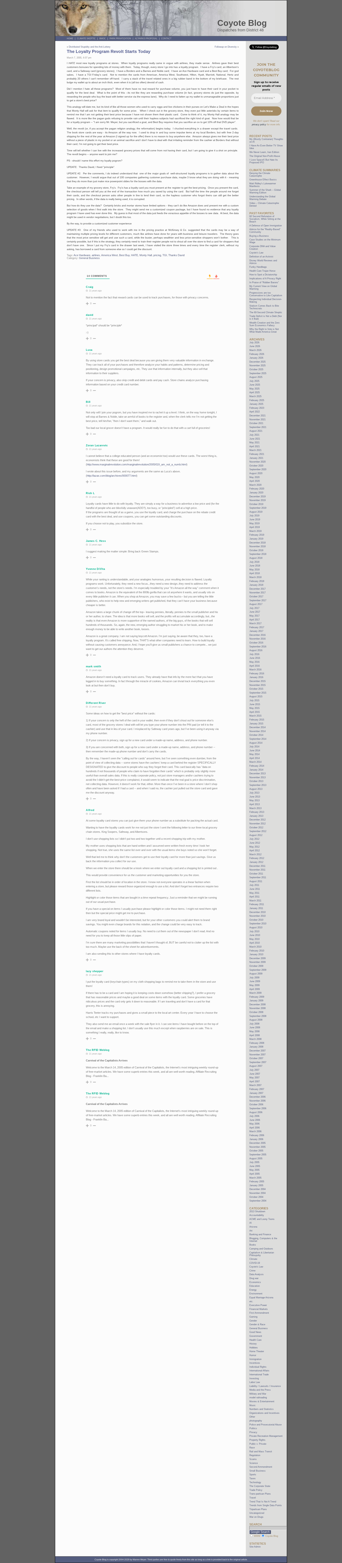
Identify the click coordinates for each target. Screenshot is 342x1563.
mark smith (93, 666)
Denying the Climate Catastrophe (259, 174)
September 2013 (257, 785)
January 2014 (256, 769)
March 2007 (255, 1085)
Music (252, 1405)
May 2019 (254, 523)
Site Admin (255, 1546)
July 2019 (254, 515)
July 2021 (254, 434)
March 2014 (255, 762)
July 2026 (254, 342)
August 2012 (255, 835)
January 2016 (256, 677)
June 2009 (254, 981)
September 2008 (257, 1016)
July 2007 (254, 1070)
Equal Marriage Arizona (261, 1297)
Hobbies (253, 1347)
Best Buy (124, 255)
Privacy (253, 1432)
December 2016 (257, 635)
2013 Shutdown (257, 1211)
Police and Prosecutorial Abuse (265, 1424)
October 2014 (256, 735)
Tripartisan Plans (258, 1509)
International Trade (259, 1374)
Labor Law (254, 1382)
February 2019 (256, 534)
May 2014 (254, 754)
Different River (96, 702)
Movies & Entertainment (261, 1401)
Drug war (253, 1278)
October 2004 (256, 1197)
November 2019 (257, 500)
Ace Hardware (82, 255)
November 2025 (257, 365)
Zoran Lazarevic (97, 445)
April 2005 (254, 1173)
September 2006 (257, 1108)
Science (253, 1463)
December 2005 (257, 1143)
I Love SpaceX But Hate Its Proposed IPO (263, 161)
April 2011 (254, 896)
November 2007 (257, 1054)
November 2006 (257, 1100)
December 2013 (257, 773)
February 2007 (256, 1089)
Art (250, 1230)
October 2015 (256, 688)
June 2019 (254, 519)
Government (255, 1336)
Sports (252, 1474)
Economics (255, 1282)
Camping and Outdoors (261, 1248)
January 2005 (256, 1185)
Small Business (257, 1470)
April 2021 (254, 446)
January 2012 (256, 862)
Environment (255, 1293)
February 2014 (256, 765)
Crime (252, 1270)
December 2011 (257, 866)
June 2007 (254, 1073)
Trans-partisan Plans (260, 1493)
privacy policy (259, 124)
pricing (157, 255)
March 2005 (255, 1177)
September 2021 (257, 427)
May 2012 (254, 846)
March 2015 (255, 715)
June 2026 (254, 346)
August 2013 (255, 789)
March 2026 (255, 350)
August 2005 (255, 1158)
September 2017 (257, 600)
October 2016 (256, 642)
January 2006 (256, 1139)
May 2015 (254, 708)
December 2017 (257, 588)
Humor (252, 1355)
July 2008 (254, 1023)
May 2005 (254, 1170)
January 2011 (256, 908)
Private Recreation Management (266, 1436)
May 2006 (254, 1123)
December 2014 (257, 727)
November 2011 (257, 869)
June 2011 (254, 889)
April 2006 (254, 1127)
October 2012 (256, 827)
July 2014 (254, 746)
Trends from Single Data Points (265, 1505)
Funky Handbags (258, 267)
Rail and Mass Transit (260, 1451)
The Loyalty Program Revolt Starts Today (108, 51)
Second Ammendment (260, 1467)
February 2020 (256, 488)
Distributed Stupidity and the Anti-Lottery (89, 46)
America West (109, 255)
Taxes (252, 1478)
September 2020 (257, 469)
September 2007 (257, 1062)
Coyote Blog (242, 23)
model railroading (258, 1397)
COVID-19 (254, 1263)
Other (252, 1416)
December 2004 (257, 1189)
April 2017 (254, 619)
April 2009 (254, 989)
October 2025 (256, 369)
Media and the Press (260, 1390)
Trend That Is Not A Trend (262, 1501)
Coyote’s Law (256, 252)
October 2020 (256, 465)
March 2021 (255, 450)
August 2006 (255, 1112)
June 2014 (254, 750)
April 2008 (254, 1035)
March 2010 (255, 946)
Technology (255, 1482)
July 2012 (254, 839)
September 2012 (257, 831)
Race (252, 1447)
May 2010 (254, 939)
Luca (89, 349)
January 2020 (256, 492)
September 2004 (257, 1200)
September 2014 (257, 739)
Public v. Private (257, 1444)
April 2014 (254, 758)
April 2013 (254, 804)
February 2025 (256, 400)
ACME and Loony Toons (261, 1219)
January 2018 (256, 585)
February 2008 (256, 1043)
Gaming (253, 1316)
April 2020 (254, 481)
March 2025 (255, 396)
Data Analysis (256, 1274)
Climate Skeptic (86, 38)
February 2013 (256, 812)
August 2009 (255, 973)
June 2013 (254, 796)
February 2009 (256, 996)
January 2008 (256, 1046)
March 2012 (255, 854)
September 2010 (257, 923)
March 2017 (255, 623)
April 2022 (254, 411)
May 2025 (254, 388)
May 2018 (254, 569)
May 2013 (254, 800)
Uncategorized (256, 1513)
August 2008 (255, 1019)
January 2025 (256, 404)
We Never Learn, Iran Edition (264, 152)
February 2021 (256, 454)
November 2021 (257, 419)
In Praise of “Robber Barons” (264, 282)
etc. (251, 1301)
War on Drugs (256, 1517)
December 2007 (257, 1050)
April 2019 (254, 527)
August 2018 (255, 558)
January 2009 (256, 1000)
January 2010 (256, 954)
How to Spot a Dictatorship (263, 274)
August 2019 (255, 511)
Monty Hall (145, 255)
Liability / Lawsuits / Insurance (265, 1386)
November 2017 (257, 592)
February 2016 (256, 673)
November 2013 (257, 777)
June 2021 (254, 438)
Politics (253, 1428)
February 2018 (256, 581)
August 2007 (255, 1066)
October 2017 (256, 596)
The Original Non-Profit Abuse (264, 156)
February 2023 (256, 408)
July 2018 (254, 562)
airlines (96, 255)
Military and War (257, 1393)
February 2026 (256, 354)
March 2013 (255, 808)
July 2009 (254, 977)
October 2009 (256, 966)
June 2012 (254, 842)
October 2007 (256, 1058)
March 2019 (255, 531)
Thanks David (176, 255)
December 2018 (257, 542)
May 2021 (254, 442)
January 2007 (256, 1093)
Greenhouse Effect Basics (263, 179)
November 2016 (257, 638)
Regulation (254, 1455)
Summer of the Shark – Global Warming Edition (265, 191)
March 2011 (255, 900)
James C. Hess (96, 540)
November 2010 (257, 916)
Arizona (253, 1226)
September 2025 (257, 373)
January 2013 (256, 816)
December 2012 (257, 819)
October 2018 (256, 550)
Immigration (255, 1359)
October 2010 (256, 919)
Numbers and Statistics (261, 1409)
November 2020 (257, 461)
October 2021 (256, 423)
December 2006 (257, 1096)
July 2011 (254, 885)
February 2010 (256, 950)
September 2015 (257, 692)
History (253, 1343)
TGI (164, 255)
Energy (253, 1290)
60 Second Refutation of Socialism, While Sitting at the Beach (265, 219)
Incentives (254, 1363)
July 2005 (254, 1162)
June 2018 (254, 565)
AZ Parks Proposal (146, 38)
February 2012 (256, 858)
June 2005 (254, 1166)
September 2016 (257, 646)
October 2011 (256, 873)
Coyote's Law (256, 1266)
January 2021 (256, 458)
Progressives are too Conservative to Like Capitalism (265, 294)
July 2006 (254, 1116)
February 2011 (256, 904)
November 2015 (257, 685)
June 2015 (254, 704)
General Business (89, 258)
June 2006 (254, 1120)
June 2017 (254, 611)
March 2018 (255, 577)
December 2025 (257, 361)
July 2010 (254, 931)
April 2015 (254, 712)
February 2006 (256, 1135)
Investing (254, 1378)
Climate (253, 1259)
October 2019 (256, 504)
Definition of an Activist (261, 256)
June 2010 (254, 935)
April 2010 (254, 942)
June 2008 (254, 1027)
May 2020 (254, 477)
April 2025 (254, 392)
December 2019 (257, 496)
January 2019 (256, 538)
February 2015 (256, 719)
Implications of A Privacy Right (265, 278)
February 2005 (256, 1181)
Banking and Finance (260, 1234)
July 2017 (254, 608)
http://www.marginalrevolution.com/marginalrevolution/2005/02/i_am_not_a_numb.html (136, 464)
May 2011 (254, 893)
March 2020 (255, 485)
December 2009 (257, 958)
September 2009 (257, 970)
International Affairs (259, 1370)
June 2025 (254, 384)
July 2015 (254, 700)
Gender (253, 1320)
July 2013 (254, 792)
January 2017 (256, 631)
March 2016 (255, 669)
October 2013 (256, 781)
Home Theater (256, 1351)
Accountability (256, 1215)
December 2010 (257, 912)
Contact (166, 38)
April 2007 (254, 1081)
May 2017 (254, 615)
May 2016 (254, 662)
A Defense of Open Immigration (265, 225)
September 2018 (257, 554)
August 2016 (255, 650)
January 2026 (256, 357)
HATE (134, 255)
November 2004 (257, 1193)
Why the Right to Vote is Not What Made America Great (264, 330)
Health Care (255, 1340)
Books (252, 1244)
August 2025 (255, 377)
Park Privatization (120, 38)
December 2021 (257, 415)
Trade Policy (255, 1490)
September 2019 (257, 508)
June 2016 (254, 658)
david (89, 314)
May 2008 (254, 1031)
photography (255, 1420)
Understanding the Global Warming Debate (262, 198)
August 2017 (255, 604)
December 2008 (257, 1004)
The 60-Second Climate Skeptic (265, 312)
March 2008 (255, 1039)
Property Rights (257, 1440)
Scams (253, 1459)
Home (70, 38)
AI (250, 1222)
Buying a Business (259, 236)
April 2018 (254, 573)
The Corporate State (259, 1486)
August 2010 (255, 927)
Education (254, 1286)
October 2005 (256, 1150)
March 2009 (255, 993)
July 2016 (254, 654)
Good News (255, 1332)
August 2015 (255, 696)
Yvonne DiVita (95, 568)
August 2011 (255, 881)
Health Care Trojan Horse (262, 271)
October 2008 (256, 1012)
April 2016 (254, 665)
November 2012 (257, 823)
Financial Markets (258, 1309)
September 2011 (257, 877)
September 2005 (257, 1154)
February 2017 (256, 627)
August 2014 (255, 742)
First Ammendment (259, 1313)
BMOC (102, 38)
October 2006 (256, 1104)
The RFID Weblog (98, 1049)
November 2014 (257, 731)
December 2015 (257, 681)
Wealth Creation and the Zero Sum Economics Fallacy (264, 324)
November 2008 (257, 1008)
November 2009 (257, 962)
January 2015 (256, 723)
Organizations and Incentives (264, 1413)
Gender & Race (257, 1324)
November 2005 (257, 1147)
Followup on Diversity (226, 46)
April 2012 (254, 850)
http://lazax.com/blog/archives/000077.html (111, 475)
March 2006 (255, 1131)
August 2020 (255, 473)
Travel (252, 1497)
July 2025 (254, 381)
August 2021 (255, 431)
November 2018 (257, 546)
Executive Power (258, 1305)
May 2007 (254, 1077)
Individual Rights (257, 1367)
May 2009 (254, 985)
